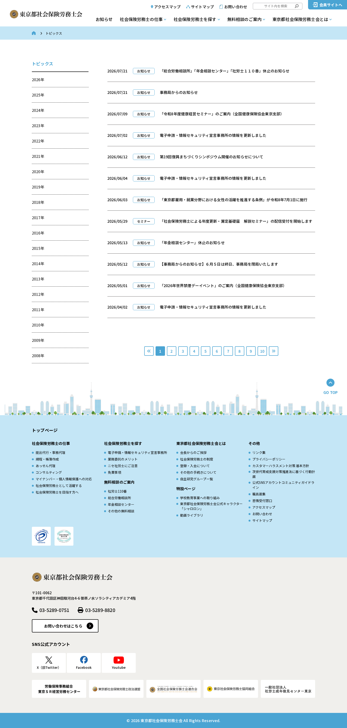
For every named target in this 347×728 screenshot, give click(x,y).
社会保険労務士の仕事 (141, 19)
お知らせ (104, 19)
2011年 (38, 309)
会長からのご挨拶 (193, 452)
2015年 (38, 248)
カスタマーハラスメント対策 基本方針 (280, 465)
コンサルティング (49, 472)
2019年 (38, 187)
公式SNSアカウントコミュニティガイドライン (283, 485)
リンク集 (259, 452)
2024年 (38, 110)
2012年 (38, 294)
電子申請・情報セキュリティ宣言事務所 (137, 452)
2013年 (38, 279)
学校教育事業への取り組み (200, 497)
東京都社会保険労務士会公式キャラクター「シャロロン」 (211, 506)
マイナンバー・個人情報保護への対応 (64, 479)
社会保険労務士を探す (195, 19)
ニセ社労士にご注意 (123, 465)
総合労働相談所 (119, 497)
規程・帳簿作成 (47, 459)
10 (262, 351)
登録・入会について (195, 465)
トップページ (45, 430)
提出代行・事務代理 (50, 452)
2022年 (38, 141)
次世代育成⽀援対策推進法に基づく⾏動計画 (283, 474)
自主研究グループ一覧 (196, 479)
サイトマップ (202, 6)
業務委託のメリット (123, 459)
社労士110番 (117, 491)
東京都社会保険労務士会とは (300, 19)
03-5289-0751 (54, 610)
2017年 (38, 217)
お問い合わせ (235, 6)
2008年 (38, 355)
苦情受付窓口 (262, 500)
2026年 (38, 79)
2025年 (38, 95)
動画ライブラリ (191, 515)
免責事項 (114, 472)
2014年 (38, 263)
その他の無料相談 (121, 511)
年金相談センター (121, 504)
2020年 (38, 171)
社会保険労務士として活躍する (59, 485)
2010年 (38, 325)
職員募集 (259, 494)
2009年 (38, 340)
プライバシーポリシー (268, 459)
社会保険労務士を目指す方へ (57, 492)
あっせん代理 (45, 465)
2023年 (38, 125)
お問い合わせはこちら (63, 626)
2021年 (38, 156)
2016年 (38, 233)
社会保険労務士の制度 (196, 459)
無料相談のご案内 (244, 19)
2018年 (38, 202)
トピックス (42, 63)
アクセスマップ (167, 6)
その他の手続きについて (198, 472)
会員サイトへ (330, 5)
